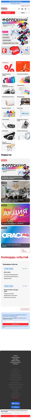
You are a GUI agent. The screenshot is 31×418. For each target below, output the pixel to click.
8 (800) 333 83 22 (25, 5)
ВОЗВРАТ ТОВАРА (15, 360)
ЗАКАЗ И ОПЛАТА (15, 357)
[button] (14, 43)
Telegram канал (16, 3)
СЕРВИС (15, 355)
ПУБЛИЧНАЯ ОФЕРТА (15, 362)
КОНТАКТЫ (15, 364)
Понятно (16, 416)
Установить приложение (15, 1)
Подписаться (15, 324)
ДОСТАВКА (15, 359)
